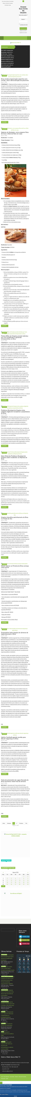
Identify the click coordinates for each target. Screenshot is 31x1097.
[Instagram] (28, 50)
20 (15, 882)
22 (23, 882)
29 (23, 884)
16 (27, 880)
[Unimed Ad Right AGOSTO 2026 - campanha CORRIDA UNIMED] (15, 844)
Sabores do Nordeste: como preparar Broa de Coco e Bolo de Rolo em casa (14, 133)
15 (23, 880)
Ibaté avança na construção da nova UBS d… (7, 1037)
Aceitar (15, 1096)
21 (19, 882)
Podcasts (4, 3)
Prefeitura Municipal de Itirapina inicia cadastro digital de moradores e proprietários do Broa (15, 411)
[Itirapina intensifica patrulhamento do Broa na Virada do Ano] (14, 514)
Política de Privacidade (9, 3)
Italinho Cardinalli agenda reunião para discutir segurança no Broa (13, 738)
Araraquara (4, 954)
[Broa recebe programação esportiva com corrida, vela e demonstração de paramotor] (14, 75)
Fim (26, 823)
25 (7, 884)
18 (7, 882)
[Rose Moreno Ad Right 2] (15, 903)
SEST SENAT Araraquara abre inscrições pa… (7, 962)
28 (19, 884)
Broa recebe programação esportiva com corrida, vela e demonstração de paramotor (15, 79)
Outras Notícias (5, 1001)
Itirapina (4, 75)
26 (11, 884)
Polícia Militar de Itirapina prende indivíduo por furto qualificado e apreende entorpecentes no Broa (14, 337)
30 (27, 884)
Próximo (21, 823)
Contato (10, 5)
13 (15, 880)
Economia (3, 966)
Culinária (4, 129)
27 (15, 884)
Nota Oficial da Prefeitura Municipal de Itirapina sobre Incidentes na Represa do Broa (14, 457)
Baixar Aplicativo (6, 1)
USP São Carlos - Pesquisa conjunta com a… (7, 985)
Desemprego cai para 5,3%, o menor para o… (7, 972)
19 (11, 882)
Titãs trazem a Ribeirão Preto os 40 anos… (6, 997)
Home (3, 1)
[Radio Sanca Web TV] (15, 42)
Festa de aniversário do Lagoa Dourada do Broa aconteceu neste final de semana (14, 780)
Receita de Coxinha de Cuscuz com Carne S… (6, 1027)
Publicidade (6, 5)
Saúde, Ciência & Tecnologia (7, 976)
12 (11, 880)
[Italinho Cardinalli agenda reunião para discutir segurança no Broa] (14, 734)
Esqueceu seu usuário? (23, 32)
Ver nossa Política (4, 1094)
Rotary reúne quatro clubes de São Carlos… (7, 1051)
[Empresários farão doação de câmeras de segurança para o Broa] (14, 629)
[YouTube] (28, 52)
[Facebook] (28, 46)
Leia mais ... (4, 122)
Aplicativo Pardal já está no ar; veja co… (7, 1019)
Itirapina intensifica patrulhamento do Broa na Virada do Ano (14, 518)
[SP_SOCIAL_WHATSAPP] (28, 54)
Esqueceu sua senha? (23, 30)
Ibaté (3, 1031)
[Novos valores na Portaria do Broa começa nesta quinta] (14, 563)
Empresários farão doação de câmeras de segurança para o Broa (14, 633)
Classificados (11, 1)
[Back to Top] (1, 1083)
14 (19, 880)
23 (27, 882)
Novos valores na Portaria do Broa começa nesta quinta (15, 566)
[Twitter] (28, 48)
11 (7, 880)
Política (3, 1011)
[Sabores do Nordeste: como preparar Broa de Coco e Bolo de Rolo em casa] (14, 129)
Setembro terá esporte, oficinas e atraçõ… (6, 1007)
